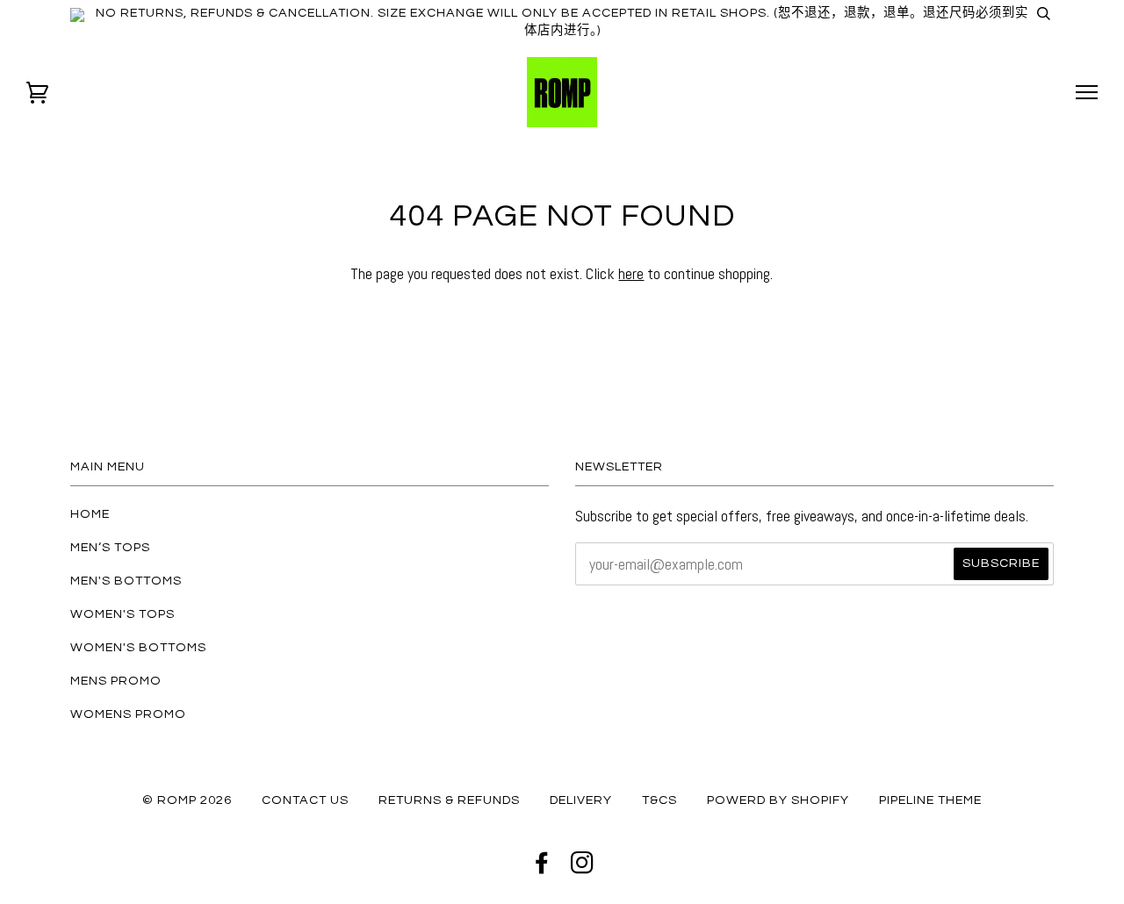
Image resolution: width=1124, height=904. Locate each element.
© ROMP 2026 (187, 800)
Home (90, 513)
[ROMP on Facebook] (542, 867)
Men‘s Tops (110, 547)
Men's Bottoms (126, 580)
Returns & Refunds (449, 800)
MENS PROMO (116, 680)
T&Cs (659, 800)
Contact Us (305, 800)
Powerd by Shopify (778, 800)
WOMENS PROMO (128, 714)
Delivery (581, 800)
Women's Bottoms (138, 647)
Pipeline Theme (930, 800)
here (631, 273)
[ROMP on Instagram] (582, 867)
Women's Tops (122, 614)
